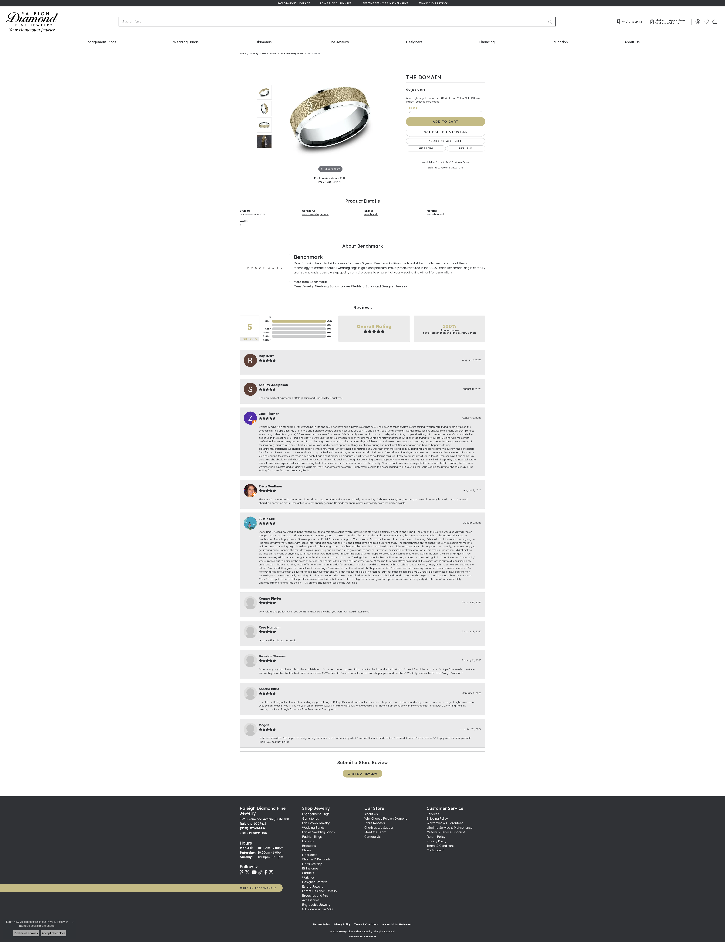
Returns (466, 148)
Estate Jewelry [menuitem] (312, 886)
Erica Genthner (270, 486)
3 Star (267, 332)
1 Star (267, 340)
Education (559, 42)
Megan (264, 725)
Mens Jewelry (269, 54)
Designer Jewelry (394, 286)
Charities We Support (379, 827)
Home (243, 54)
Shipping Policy (437, 818)
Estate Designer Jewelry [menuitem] (319, 891)
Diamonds (263, 42)
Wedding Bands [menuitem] (313, 827)
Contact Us (372, 837)
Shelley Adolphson (273, 385)
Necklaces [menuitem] (309, 855)
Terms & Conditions (440, 846)
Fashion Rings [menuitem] (312, 837)
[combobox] (333, 21)
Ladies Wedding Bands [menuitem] (318, 832)
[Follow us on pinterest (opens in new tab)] (241, 872)
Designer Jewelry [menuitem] (314, 882)
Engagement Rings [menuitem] (315, 814)
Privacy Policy (436, 841)
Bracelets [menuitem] (309, 846)
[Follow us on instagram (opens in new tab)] (271, 872)
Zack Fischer (269, 414)
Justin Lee (267, 519)
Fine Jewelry (339, 42)
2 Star (267, 336)
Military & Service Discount (446, 832)
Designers (414, 42)
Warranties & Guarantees (445, 823)
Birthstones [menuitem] (310, 868)
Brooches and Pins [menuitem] (315, 895)
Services (433, 814)
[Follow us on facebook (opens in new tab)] (265, 872)
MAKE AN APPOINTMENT (258, 887)
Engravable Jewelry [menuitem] (316, 904)
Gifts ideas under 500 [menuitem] (317, 909)
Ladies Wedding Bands (357, 286)
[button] (697, 21)
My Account (435, 850)
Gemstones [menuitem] (310, 818)
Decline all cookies (26, 933)
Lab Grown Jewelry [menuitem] (316, 823)
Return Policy (436, 837)
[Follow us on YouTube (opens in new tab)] (254, 872)
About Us (632, 42)
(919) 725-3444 (329, 181)
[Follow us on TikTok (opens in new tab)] (260, 872)
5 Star (268, 319)
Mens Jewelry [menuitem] (312, 864)
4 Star (268, 327)
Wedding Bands (186, 42)
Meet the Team (375, 832)
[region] (330, 116)
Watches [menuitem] (308, 877)
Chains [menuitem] (307, 850)
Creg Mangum (269, 627)
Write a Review (362, 773)
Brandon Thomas (272, 656)
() (329, 321)
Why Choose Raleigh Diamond (385, 818)
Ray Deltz (266, 356)
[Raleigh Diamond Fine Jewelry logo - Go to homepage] (32, 21)
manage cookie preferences (36, 925)
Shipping (425, 148)
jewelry (254, 54)
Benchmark (371, 214)
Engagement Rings (100, 42)
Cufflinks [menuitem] (308, 873)
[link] (293, 3)
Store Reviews (374, 823)
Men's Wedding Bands (292, 54)
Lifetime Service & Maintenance (450, 827)
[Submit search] (550, 21)
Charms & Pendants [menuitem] (316, 859)
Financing (487, 42)
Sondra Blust (269, 689)
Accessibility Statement (397, 924)
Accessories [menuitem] (310, 900)
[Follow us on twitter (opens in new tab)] (247, 872)
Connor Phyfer (270, 598)
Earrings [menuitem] (308, 841)
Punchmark (370, 936)
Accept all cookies (53, 933)
